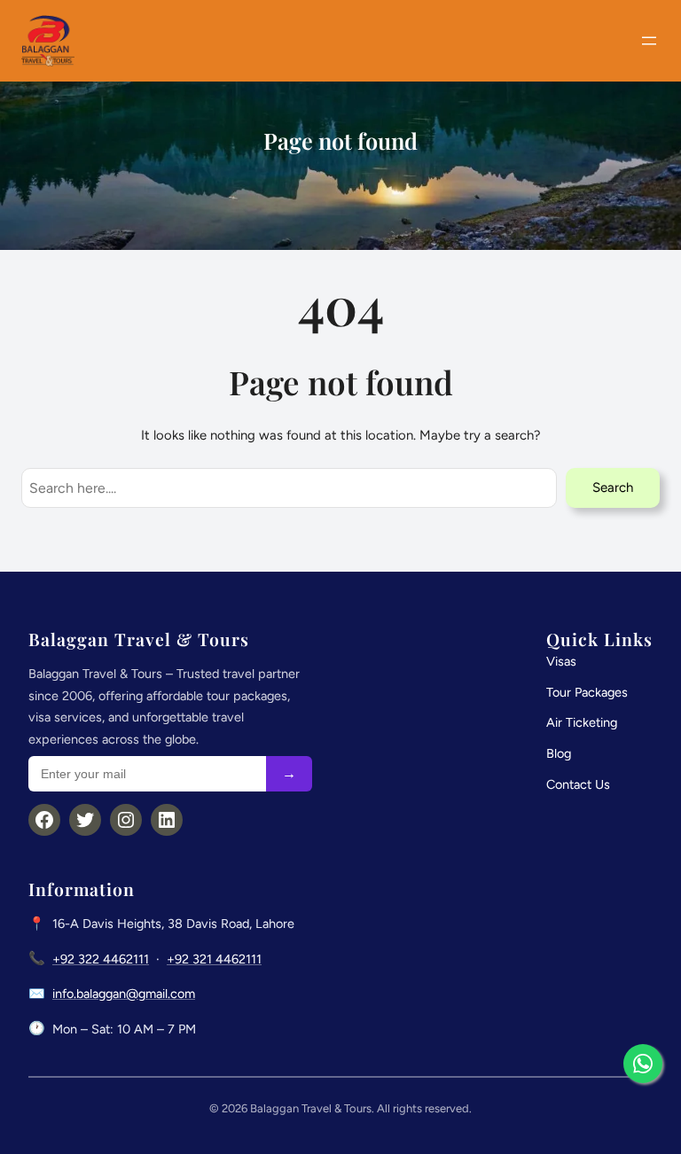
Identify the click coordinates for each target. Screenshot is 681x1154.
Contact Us (578, 784)
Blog (558, 753)
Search (612, 487)
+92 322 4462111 (100, 959)
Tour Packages (587, 692)
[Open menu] (649, 40)
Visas (561, 661)
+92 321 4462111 (214, 959)
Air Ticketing (581, 722)
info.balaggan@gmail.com (123, 994)
